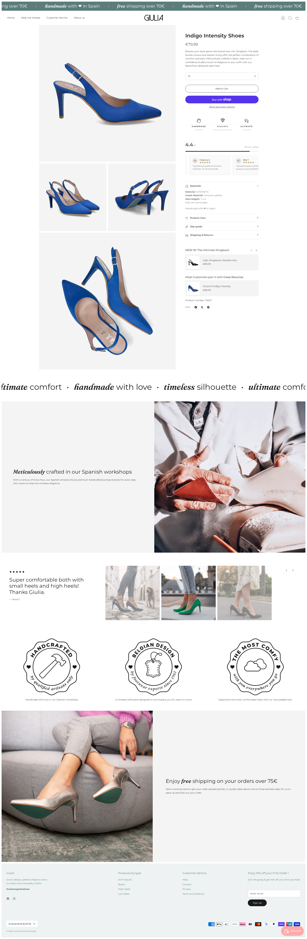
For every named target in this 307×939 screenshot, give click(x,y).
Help (185, 879)
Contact (187, 884)
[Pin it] (208, 307)
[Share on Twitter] (202, 307)
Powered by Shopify (27, 931)
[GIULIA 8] (193, 288)
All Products (125, 879)
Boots (121, 884)
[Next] (251, 249)
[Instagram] (14, 898)
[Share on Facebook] (196, 307)
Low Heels (124, 893)
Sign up (257, 902)
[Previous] (256, 249)
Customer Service (57, 17)
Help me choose (30, 17)
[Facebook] (8, 898)
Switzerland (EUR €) (20, 923)
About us (79, 17)
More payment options (222, 107)
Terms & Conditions (193, 893)
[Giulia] (153, 18)
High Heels (124, 889)
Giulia (15, 931)
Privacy (187, 889)
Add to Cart (221, 88)
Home (11, 17)
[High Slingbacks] (193, 262)
